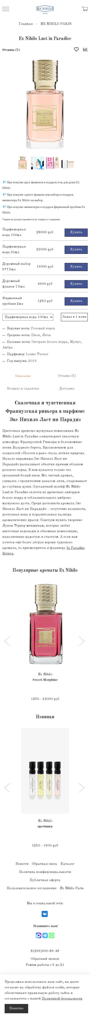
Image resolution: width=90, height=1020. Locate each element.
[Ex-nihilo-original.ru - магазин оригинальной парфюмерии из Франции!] (45, 8)
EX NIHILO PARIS (56, 24)
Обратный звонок (45, 959)
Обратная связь (44, 864)
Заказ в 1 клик (74, 317)
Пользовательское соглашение (32, 888)
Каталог (67, 864)
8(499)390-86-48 (45, 951)
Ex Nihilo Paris (72, 888)
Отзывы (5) (11, 50)
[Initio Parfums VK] (45, 917)
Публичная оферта (45, 880)
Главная (26, 24)
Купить (76, 232)
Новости (22, 864)
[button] (8, 641)
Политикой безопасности (62, 998)
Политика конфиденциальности (45, 872)
